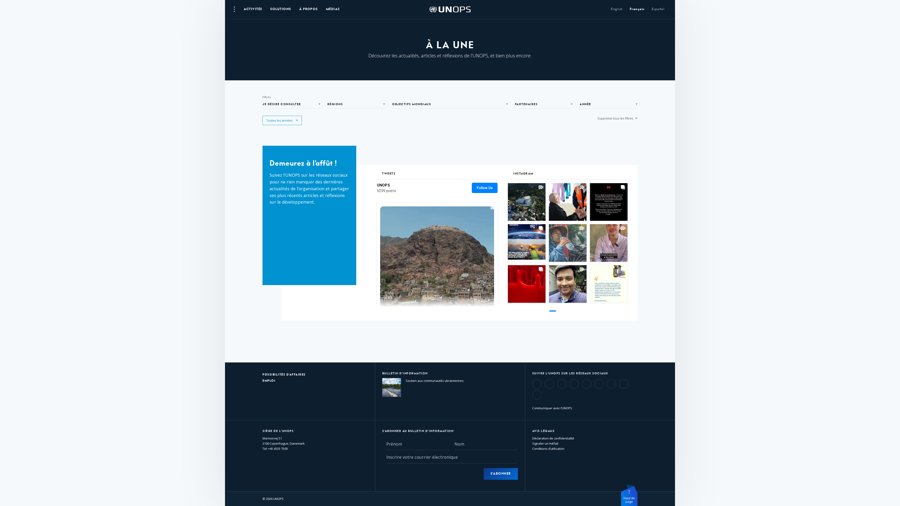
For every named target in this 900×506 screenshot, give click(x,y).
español (658, 9)
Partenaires (526, 104)
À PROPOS (308, 9)
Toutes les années (279, 120)
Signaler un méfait (545, 443)
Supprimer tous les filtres (615, 118)
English (617, 9)
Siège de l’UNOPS (278, 431)
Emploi (268, 380)
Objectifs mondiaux (411, 104)
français (637, 9)
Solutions (280, 9)
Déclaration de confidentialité (553, 438)
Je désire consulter (281, 104)
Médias (333, 9)
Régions (335, 104)
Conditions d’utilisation (548, 448)
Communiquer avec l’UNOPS (552, 408)
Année (585, 104)
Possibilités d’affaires (284, 374)
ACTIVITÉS (253, 9)
